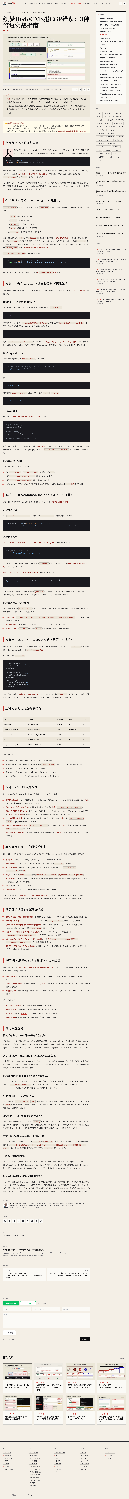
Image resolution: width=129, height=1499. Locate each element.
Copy (86, 159)
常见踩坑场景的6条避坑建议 (107, 67)
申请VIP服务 (8, 1458)
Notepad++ (20, 814)
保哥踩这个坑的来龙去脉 (106, 18)
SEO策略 (107, 150)
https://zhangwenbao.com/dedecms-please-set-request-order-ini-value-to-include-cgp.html (39, 1253)
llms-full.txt (60, 1472)
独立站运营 (110, 137)
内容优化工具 (84, 1455)
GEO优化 (107, 116)
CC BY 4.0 (41, 1255)
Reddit (32, 1207)
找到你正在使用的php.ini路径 (108, 28)
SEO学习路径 (33, 1461)
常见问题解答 (103, 74)
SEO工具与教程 (34, 1452)
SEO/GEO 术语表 (60, 1452)
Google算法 (102, 133)
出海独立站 (112, 143)
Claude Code (111, 126)
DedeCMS (7, 1235)
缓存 (99, 150)
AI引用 (100, 140)
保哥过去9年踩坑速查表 (106, 61)
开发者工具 (84, 1466)
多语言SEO (117, 116)
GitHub (29, 1207)
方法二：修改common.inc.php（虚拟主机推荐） (112, 41)
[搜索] (120, 3)
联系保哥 (7, 1461)
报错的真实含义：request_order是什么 (111, 21)
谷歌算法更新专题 (35, 1469)
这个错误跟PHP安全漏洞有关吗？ (109, 87)
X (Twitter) (18, 1207)
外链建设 (119, 140)
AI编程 (109, 157)
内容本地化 (101, 130)
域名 (108, 153)
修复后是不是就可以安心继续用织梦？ (110, 100)
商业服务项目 (8, 1455)
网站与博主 (8, 1452)
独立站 (100, 123)
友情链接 (7, 1466)
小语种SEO (117, 113)
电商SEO (100, 126)
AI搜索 (100, 120)
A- (73, 89)
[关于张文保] (6, 1205)
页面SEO (117, 147)
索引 (121, 126)
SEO (99, 113)
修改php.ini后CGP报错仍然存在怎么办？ (111, 77)
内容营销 (101, 157)
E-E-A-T (109, 140)
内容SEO (109, 123)
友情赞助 (7, 1463)
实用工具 (83, 1469)
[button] (46, 58)
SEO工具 (121, 137)
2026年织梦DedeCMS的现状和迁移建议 (111, 71)
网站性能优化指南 (35, 1474)
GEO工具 (83, 1458)
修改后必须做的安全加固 (106, 51)
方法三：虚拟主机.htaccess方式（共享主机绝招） (112, 54)
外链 (115, 153)
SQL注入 (42, 984)
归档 (57, 1455)
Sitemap (58, 1463)
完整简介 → (38, 1207)
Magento (119, 157)
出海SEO (111, 130)
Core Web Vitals (104, 147)
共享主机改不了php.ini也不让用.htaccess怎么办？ (112, 81)
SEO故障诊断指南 (35, 1458)
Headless (24, 1013)
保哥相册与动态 (9, 1469)
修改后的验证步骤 (105, 38)
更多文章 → (123, 1358)
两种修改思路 (103, 48)
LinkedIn (24, 1207)
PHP (23, 1235)
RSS (57, 1466)
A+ (80, 89)
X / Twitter (111, 1452)
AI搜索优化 (118, 123)
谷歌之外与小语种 (35, 1480)
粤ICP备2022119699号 (34, 1495)
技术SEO (107, 113)
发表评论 (84, 1339)
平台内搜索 (33, 1485)
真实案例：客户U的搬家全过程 (108, 64)
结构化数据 (109, 120)
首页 (4, 12)
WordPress (102, 143)
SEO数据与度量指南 (35, 1472)
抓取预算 (117, 150)
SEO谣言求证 (33, 1455)
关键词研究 (120, 120)
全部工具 (83, 1452)
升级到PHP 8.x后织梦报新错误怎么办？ (110, 90)
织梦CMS (16, 1235)
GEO (99, 116)
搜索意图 (101, 153)
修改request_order (105, 31)
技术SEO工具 (84, 1461)
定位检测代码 (103, 44)
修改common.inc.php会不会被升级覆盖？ (111, 84)
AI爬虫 (100, 160)
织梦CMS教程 (17, 12)
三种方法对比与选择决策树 (107, 58)
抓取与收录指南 (34, 1477)
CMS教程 (9, 12)
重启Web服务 (103, 35)
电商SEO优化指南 (35, 1466)
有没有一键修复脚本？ (106, 97)
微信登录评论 (12, 1303)
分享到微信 (29, 1303)
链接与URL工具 (85, 1463)
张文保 (7, 89)
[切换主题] (124, 3)
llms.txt (59, 1469)
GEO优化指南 (33, 1463)
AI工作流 (32, 1483)
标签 (57, 1458)
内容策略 (101, 137)
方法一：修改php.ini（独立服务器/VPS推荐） (112, 25)
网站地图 (58, 1461)
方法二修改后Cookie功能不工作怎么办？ (111, 94)
